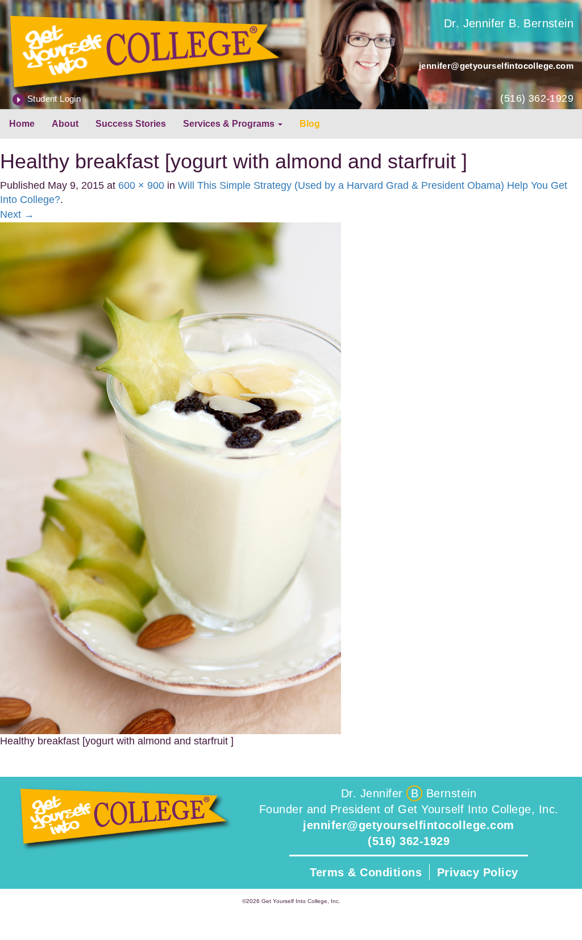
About (65, 124)
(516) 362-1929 (536, 98)
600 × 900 (141, 185)
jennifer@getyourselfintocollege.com (496, 66)
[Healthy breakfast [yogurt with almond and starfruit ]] (170, 477)
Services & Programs (230, 124)
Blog (310, 124)
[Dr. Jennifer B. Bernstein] (145, 50)
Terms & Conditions (366, 872)
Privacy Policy (477, 872)
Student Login (54, 98)
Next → (17, 214)
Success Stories (130, 124)
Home (22, 124)
